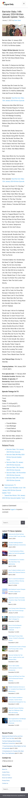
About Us (4, 769)
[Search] (23, 522)
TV (15, 485)
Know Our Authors (7, 777)
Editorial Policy (6, 775)
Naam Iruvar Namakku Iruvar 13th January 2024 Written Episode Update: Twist (13, 490)
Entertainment (8, 485)
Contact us (5, 783)
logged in (13, 509)
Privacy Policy (6, 780)
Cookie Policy (5, 772)
